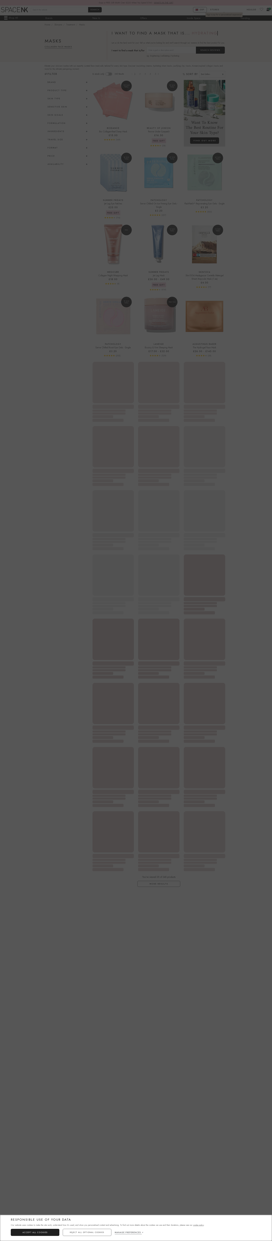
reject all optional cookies (87, 1232)
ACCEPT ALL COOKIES (35, 1232)
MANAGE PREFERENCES (128, 1232)
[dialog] (136, 1228)
